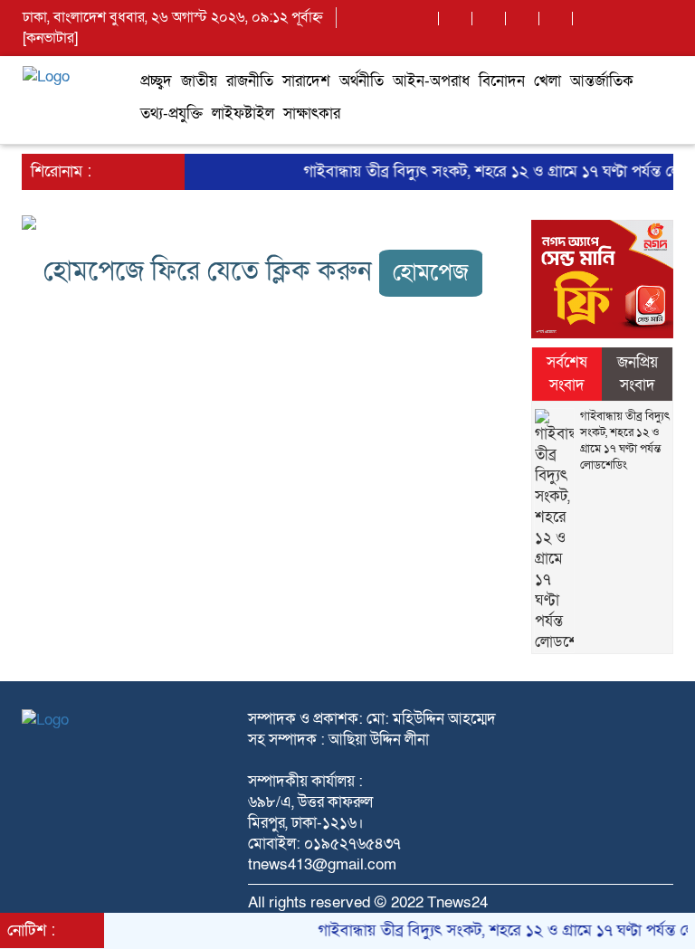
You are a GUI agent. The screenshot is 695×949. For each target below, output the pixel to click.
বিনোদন (502, 81)
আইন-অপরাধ (431, 81)
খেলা (547, 81)
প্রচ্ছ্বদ (156, 81)
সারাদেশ (306, 81)
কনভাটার (50, 38)
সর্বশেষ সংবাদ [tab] (567, 373)
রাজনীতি (249, 81)
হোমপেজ (431, 273)
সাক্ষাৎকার (311, 113)
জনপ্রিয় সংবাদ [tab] (637, 373)
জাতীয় (199, 81)
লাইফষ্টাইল (243, 113)
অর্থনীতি (361, 81)
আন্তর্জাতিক (601, 81)
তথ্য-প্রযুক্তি (171, 113)
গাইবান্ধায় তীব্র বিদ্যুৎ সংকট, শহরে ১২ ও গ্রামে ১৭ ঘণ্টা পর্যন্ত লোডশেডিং (625, 440)
